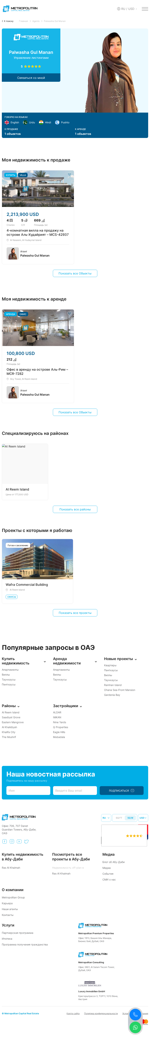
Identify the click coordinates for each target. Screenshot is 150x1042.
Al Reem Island (17, 589)
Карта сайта (73, 1013)
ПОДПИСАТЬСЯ (119, 790)
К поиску (9, 21)
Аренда (10, 314)
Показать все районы (75, 509)
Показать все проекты (75, 613)
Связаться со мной (31, 78)
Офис (23, 314)
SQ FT (119, 817)
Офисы (11, 596)
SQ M (130, 817)
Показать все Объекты (75, 273)
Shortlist (69, 175)
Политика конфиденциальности (101, 1013)
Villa (23, 175)
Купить (10, 175)
